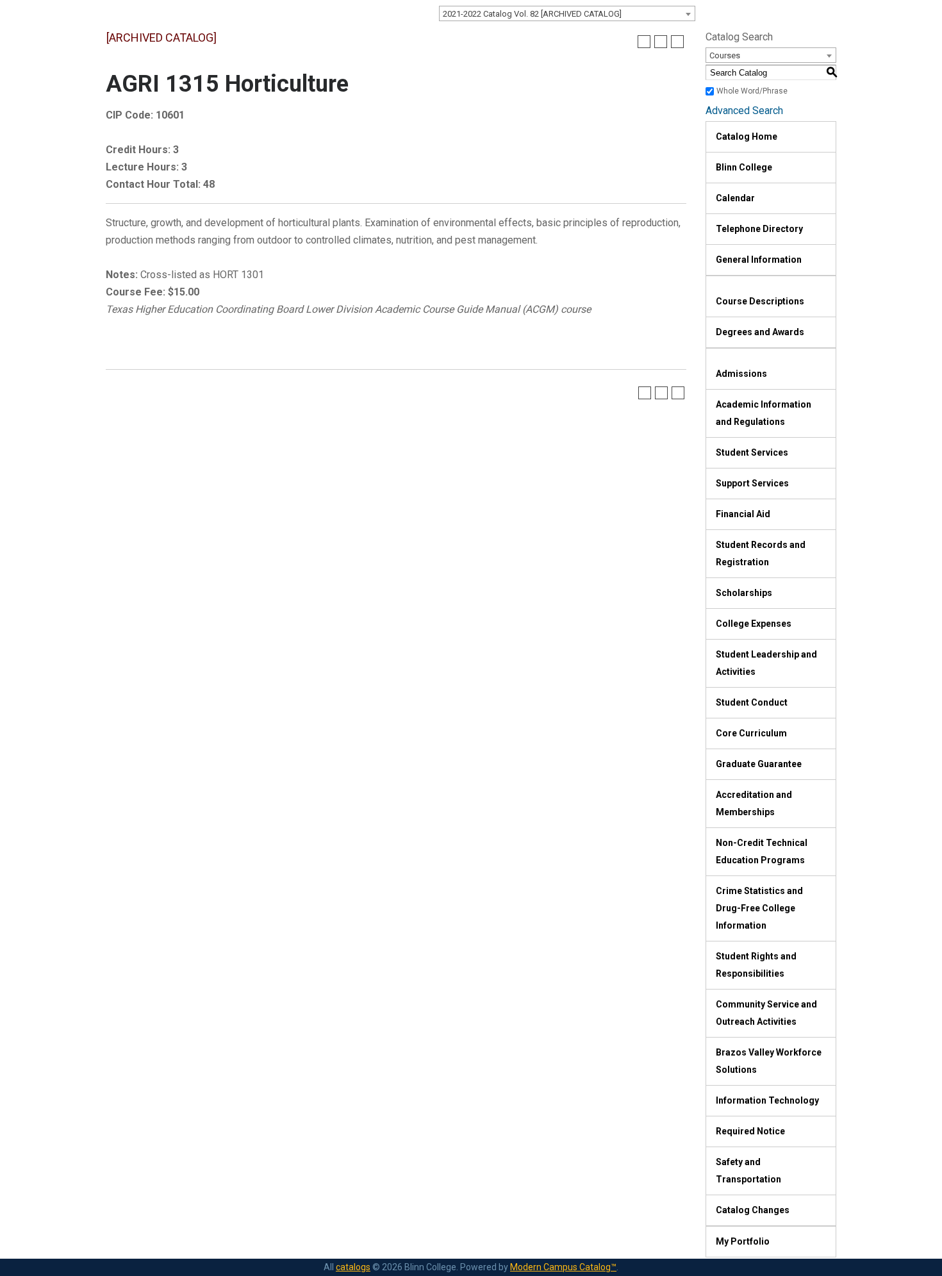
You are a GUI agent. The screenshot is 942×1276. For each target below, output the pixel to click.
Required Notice (750, 1131)
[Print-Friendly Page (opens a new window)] (660, 41)
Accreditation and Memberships (754, 803)
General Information (759, 259)
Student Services (752, 452)
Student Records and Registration (761, 553)
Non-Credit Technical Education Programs (761, 851)
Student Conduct (752, 702)
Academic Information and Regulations (763, 413)
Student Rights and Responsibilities (756, 965)
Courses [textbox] (724, 55)
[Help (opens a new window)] (677, 41)
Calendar (735, 198)
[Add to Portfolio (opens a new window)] (644, 41)
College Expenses (753, 623)
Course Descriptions (760, 301)
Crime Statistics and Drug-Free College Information (759, 908)
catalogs (353, 1267)
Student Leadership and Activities (766, 663)
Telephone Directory (759, 229)
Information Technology (767, 1100)
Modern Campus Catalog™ (563, 1267)
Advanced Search (744, 110)
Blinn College (744, 167)
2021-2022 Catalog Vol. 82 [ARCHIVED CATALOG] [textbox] (532, 14)
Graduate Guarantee (759, 764)
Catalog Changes (752, 1210)
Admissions (741, 374)
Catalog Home (746, 136)
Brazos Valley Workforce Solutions (769, 1061)
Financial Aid (743, 514)
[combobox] (567, 13)
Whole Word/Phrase (752, 91)
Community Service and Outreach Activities (766, 1013)
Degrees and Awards (760, 332)
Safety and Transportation (748, 1170)
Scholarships (744, 593)
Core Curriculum (751, 733)
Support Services (752, 483)
